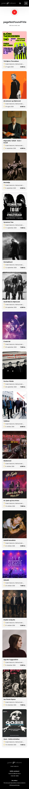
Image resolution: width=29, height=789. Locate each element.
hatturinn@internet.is (14, 773)
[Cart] (20, 3)
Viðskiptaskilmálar (14, 785)
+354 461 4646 (15, 775)
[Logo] (8, 3)
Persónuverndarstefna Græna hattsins (14, 782)
